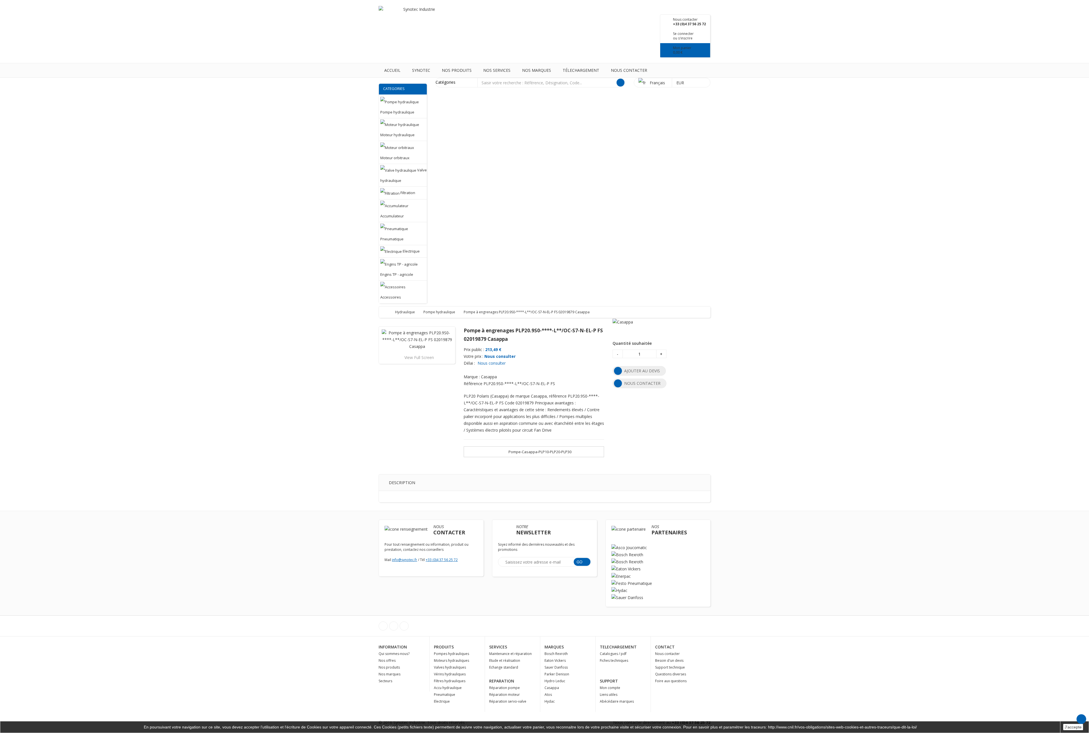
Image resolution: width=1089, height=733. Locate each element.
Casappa (551, 687)
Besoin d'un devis (669, 660)
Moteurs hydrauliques (451, 660)
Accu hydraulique (448, 687)
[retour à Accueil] (388, 312)
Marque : (472, 376)
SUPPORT (609, 681)
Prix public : (474, 349)
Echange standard (503, 667)
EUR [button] (680, 82)
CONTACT (665, 647)
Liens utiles (608, 694)
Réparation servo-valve (507, 701)
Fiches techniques (614, 660)
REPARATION (501, 681)
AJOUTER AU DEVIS (642, 370)
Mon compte (610, 687)
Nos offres (387, 660)
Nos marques (536, 70)
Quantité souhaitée (632, 343)
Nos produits (457, 70)
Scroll (1081, 719)
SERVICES (498, 647)
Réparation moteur (504, 694)
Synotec (421, 70)
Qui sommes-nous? (394, 653)
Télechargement (581, 70)
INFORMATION (393, 647)
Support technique (670, 667)
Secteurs (385, 681)
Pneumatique (444, 694)
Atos (548, 694)
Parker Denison (556, 674)
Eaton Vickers (555, 660)
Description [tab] (402, 482)
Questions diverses (670, 674)
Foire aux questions (671, 681)
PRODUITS (444, 647)
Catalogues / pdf (613, 653)
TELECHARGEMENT (618, 647)
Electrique (442, 701)
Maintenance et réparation (510, 653)
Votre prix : (473, 356)
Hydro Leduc (554, 681)
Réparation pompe (504, 687)
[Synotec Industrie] (417, 17)
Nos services (496, 70)
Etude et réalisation (504, 660)
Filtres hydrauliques (449, 681)
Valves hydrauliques (450, 667)
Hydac (549, 701)
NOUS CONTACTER (642, 383)
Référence (473, 383)
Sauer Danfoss (556, 667)
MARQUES (554, 647)
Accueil (392, 70)
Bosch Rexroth (556, 653)
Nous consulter (500, 356)
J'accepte (1073, 727)
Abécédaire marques (617, 701)
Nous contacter (629, 70)
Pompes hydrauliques (451, 653)
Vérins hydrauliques (450, 674)
